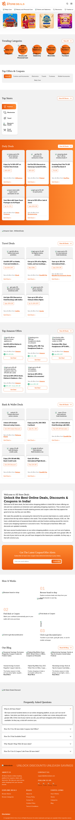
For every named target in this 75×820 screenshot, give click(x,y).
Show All (7, 76)
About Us (29, 794)
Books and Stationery (44, 9)
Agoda (41, 311)
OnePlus (66, 178)
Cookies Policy (30, 803)
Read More (7, 674)
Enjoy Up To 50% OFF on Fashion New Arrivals (12, 166)
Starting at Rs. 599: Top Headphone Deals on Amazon (36, 347)
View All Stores (64, 98)
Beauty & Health (10, 124)
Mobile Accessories (64, 76)
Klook (17, 275)
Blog (52, 803)
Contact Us (29, 800)
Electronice (11, 112)
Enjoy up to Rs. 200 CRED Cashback (37, 424)
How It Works (55, 794)
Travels (44, 76)
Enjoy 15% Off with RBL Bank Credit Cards (12, 460)
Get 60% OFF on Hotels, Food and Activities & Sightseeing (12, 263)
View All (66, 41)
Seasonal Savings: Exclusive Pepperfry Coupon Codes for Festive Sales (12, 667)
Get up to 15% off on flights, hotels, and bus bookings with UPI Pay (37, 263)
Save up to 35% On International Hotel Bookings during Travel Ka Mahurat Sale (61, 263)
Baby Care (8, 9)
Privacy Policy (30, 797)
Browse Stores (6, 794)
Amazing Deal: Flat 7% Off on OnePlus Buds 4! (61, 166)
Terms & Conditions (32, 806)
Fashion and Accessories (21, 76)
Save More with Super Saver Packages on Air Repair (13, 201)
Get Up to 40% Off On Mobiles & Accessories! (36, 375)
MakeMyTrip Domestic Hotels (61, 275)
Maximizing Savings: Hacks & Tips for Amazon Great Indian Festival (61, 667)
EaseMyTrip (43, 275)
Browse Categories (8, 797)
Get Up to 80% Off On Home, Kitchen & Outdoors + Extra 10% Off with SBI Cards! (13, 377)
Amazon (18, 351)
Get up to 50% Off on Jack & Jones (37, 201)
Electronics (58, 9)
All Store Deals (17, 818)
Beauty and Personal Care (24, 9)
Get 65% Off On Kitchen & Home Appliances (12, 345)
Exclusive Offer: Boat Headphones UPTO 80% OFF (60, 345)
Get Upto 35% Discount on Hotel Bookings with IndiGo (13, 299)
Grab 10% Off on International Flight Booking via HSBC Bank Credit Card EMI (37, 460)
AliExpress (18, 178)
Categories (54, 800)
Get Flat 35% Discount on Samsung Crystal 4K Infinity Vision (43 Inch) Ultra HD (37, 166)
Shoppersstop (32, 214)
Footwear (52, 76)
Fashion (10, 106)
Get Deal (7, 182)
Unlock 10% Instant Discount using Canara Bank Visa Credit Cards (12, 424)
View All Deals (64, 146)
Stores (53, 797)
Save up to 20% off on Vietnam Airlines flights (35, 299)
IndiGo (17, 311)
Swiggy (17, 472)
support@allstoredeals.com (46, 776)
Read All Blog (64, 647)
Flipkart (41, 178)
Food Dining (9, 130)
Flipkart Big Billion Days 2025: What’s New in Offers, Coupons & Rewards (37, 667)
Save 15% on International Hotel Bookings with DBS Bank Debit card (61, 424)
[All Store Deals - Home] (13, 3)
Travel (9, 118)
